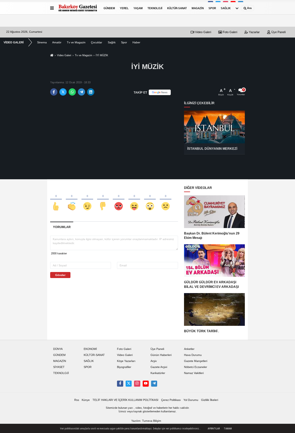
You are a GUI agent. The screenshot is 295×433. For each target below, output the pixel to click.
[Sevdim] (87, 199)
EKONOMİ (90, 348)
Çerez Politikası (171, 399)
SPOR (212, 8)
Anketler (189, 348)
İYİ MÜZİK (102, 55)
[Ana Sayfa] (51, 55)
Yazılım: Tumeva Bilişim (146, 420)
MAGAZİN (198, 8)
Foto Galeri (229, 32)
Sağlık (112, 42)
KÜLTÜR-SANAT (177, 8)
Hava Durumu (193, 355)
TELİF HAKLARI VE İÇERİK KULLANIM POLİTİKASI (125, 399)
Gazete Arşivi (159, 367)
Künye (86, 399)
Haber (136, 42)
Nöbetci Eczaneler (195, 367)
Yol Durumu (190, 399)
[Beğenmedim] (103, 199)
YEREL (124, 8)
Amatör (56, 42)
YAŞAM (138, 8)
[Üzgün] (165, 199)
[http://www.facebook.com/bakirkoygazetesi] (120, 384)
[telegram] (81, 92)
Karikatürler (158, 373)
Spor (124, 42)
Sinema (42, 42)
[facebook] (53, 92)
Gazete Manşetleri (195, 361)
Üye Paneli (278, 32)
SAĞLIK (226, 8)
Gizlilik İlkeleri (209, 399)
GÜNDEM (109, 8)
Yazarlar (254, 32)
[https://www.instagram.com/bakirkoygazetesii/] (137, 384)
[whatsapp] (72, 92)
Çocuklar (96, 42)
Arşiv (154, 361)
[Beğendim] (56, 199)
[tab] (61, 227)
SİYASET (59, 367)
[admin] (154, 384)
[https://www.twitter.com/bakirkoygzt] (129, 384)
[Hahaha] (134, 199)
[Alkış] (71, 199)
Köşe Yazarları (126, 361)
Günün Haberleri (161, 355)
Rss (76, 399)
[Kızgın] (118, 199)
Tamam (228, 428)
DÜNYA (58, 348)
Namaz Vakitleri (194, 373)
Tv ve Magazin (76, 42)
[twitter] (63, 92)
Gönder (60, 275)
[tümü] (237, 8)
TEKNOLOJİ (155, 8)
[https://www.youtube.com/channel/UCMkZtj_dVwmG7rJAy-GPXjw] (146, 384)
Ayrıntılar (214, 428)
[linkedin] (90, 92)
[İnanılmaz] (150, 199)
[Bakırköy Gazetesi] (78, 8)
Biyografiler (124, 367)
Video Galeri (202, 32)
